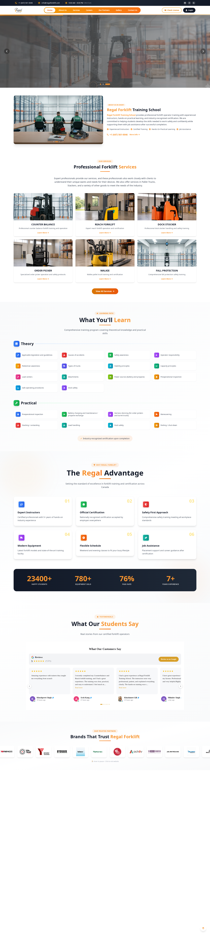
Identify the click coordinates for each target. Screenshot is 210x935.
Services (76, 10)
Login (190, 10)
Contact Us (132, 10)
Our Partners (104, 10)
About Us (63, 10)
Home (49, 10)
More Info (134, 134)
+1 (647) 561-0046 (119, 134)
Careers (89, 10)
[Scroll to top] (203, 928)
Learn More (42, 233)
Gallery (119, 10)
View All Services (104, 291)
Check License (173, 10)
